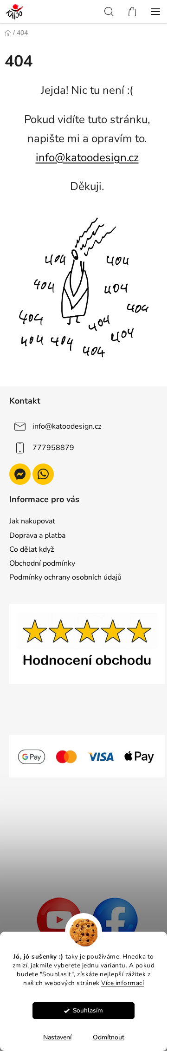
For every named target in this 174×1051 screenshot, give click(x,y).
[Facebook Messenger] (20, 474)
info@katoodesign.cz (87, 157)
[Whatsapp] (43, 474)
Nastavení (57, 1037)
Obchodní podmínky (42, 563)
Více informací (122, 983)
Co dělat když (31, 549)
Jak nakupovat (32, 521)
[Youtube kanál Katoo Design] (59, 919)
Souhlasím (88, 1010)
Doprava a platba (37, 535)
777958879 (53, 448)
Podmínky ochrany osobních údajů (65, 577)
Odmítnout (108, 1037)
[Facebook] (115, 919)
